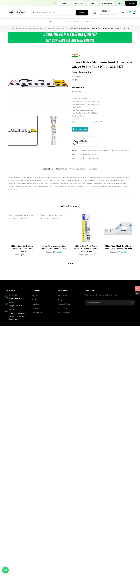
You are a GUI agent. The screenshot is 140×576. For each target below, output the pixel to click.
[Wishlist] (128, 13)
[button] (64, 3)
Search (82, 13)
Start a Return (36, 304)
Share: (74, 158)
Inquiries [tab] (93, 169)
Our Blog (35, 300)
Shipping (61, 300)
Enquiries (64, 22)
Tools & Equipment (25, 28)
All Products (62, 308)
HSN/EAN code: (77, 76)
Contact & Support (64, 304)
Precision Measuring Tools (61, 28)
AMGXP (83, 141)
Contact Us (35, 308)
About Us (35, 295)
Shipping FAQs (37, 312)
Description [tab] (48, 169)
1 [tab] (68, 263)
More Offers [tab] (61, 169)
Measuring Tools (42, 28)
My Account (62, 295)
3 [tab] (72, 263)
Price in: (75, 92)
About (76, 22)
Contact (87, 22)
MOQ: (74, 80)
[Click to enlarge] (12, 107)
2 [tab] (70, 263)
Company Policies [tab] (78, 169)
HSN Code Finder (64, 312)
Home (52, 22)
